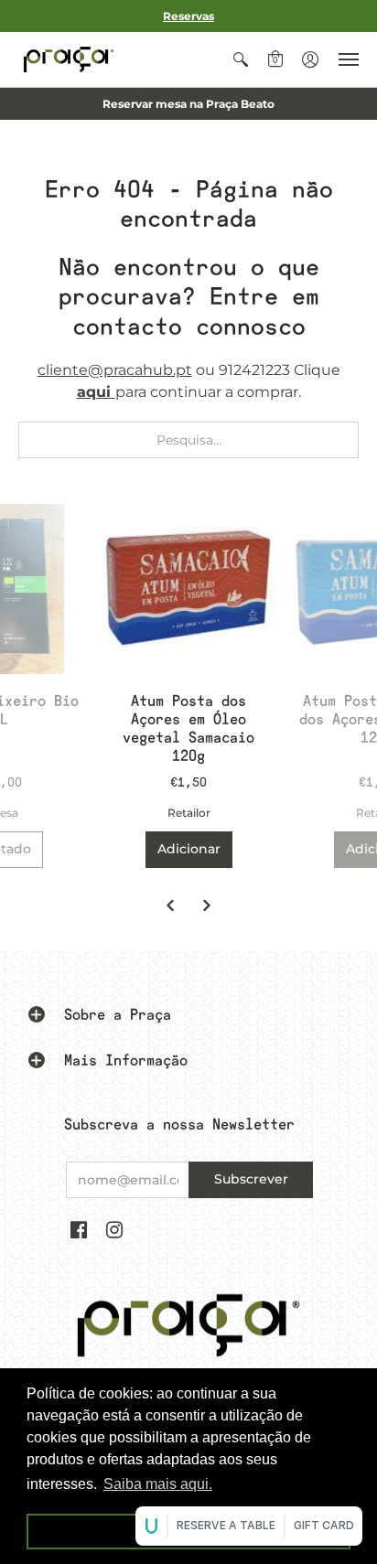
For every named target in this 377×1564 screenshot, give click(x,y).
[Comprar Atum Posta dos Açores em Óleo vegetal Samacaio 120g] (188, 589)
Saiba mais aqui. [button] (157, 1484)
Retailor (188, 812)
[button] (240, 59)
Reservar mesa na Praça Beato (188, 104)
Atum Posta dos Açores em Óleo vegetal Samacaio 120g (188, 728)
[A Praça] (68, 59)
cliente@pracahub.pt (115, 370)
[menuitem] (240, 59)
